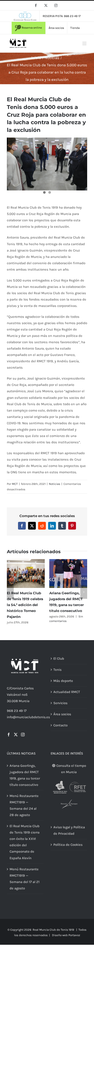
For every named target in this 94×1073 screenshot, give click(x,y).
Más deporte (63, 688)
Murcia (24, 708)
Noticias (54, 484)
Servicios (60, 710)
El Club (58, 666)
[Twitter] (16, 742)
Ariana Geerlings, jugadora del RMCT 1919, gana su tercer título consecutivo (25, 782)
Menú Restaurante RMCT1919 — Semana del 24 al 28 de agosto (24, 812)
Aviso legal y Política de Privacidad (69, 838)
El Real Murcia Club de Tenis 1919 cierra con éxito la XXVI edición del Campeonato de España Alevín (24, 849)
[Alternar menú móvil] (84, 43)
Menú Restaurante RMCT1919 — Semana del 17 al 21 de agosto (24, 886)
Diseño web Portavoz (66, 942)
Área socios (62, 722)
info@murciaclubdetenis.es (28, 725)
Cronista (16, 696)
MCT (15, 484)
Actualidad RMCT (66, 699)
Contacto (60, 733)
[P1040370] (47, 164)
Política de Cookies (68, 852)
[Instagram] (23, 742)
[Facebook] (8, 742)
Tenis (57, 677)
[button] (10, 595)
